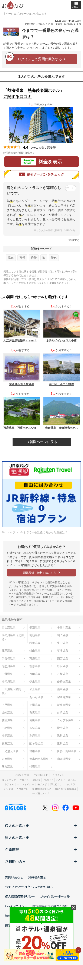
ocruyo (36, 780)
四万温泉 (62, 658)
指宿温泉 (34, 766)
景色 (54, 257)
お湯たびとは (22, 775)
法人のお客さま (17, 837)
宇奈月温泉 (64, 697)
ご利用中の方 (15, 861)
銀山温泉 (34, 650)
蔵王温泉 (7, 650)
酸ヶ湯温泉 (36, 743)
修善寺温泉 (64, 681)
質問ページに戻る (43, 442)
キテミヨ (9, 784)
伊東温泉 (34, 681)
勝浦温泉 (7, 720)
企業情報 (12, 849)
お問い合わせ (14, 877)
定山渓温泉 (9, 627)
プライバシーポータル (55, 896)
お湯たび (48, 780)
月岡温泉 (34, 674)
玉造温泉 (34, 728)
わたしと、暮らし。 (66, 780)
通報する (74, 240)
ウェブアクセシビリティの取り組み (29, 887)
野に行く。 (56, 784)
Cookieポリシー (16, 906)
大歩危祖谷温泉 (39, 758)
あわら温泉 (36, 697)
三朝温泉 (7, 728)
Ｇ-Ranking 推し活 (41, 789)
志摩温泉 (7, 758)
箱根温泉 (34, 751)
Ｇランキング (9, 780)
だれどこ (24, 780)
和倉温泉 (34, 689)
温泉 (11, 257)
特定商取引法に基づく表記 (50, 906)
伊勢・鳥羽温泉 (66, 751)
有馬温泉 (34, 712)
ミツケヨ (8, 789)
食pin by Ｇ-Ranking (65, 789)
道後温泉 (34, 720)
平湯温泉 (34, 704)
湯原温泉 (7, 735)
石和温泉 (62, 674)
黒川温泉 (62, 735)
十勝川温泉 (64, 627)
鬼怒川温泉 (9, 666)
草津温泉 (62, 650)
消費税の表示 (37, 877)
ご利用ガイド (41, 775)
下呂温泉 (7, 704)
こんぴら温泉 (65, 720)
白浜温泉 (62, 712)
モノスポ (42, 784)
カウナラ (70, 784)
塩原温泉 (34, 666)
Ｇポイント (58, 775)
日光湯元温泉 (10, 751)
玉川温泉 (62, 743)
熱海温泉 (7, 766)
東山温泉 (62, 643)
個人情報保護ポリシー (20, 896)
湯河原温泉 (9, 681)
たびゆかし (22, 789)
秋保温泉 (34, 643)
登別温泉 (34, 627)
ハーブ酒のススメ (39, 793)
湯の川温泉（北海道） (13, 637)
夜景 (22, 257)
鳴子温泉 (62, 635)
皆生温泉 (62, 728)
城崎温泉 (7, 712)
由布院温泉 (64, 758)
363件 (51, 147)
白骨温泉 (7, 674)
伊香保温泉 (9, 658)
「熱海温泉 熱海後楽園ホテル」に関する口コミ (33, 93)
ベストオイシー (25, 784)
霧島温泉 (7, 743)
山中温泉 (62, 689)
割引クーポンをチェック (45, 174)
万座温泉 (34, 658)
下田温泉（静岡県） (11, 691)
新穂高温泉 (64, 704)
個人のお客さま (17, 825)
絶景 (34, 257)
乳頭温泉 (34, 635)
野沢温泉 (62, 666)
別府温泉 (34, 735)
